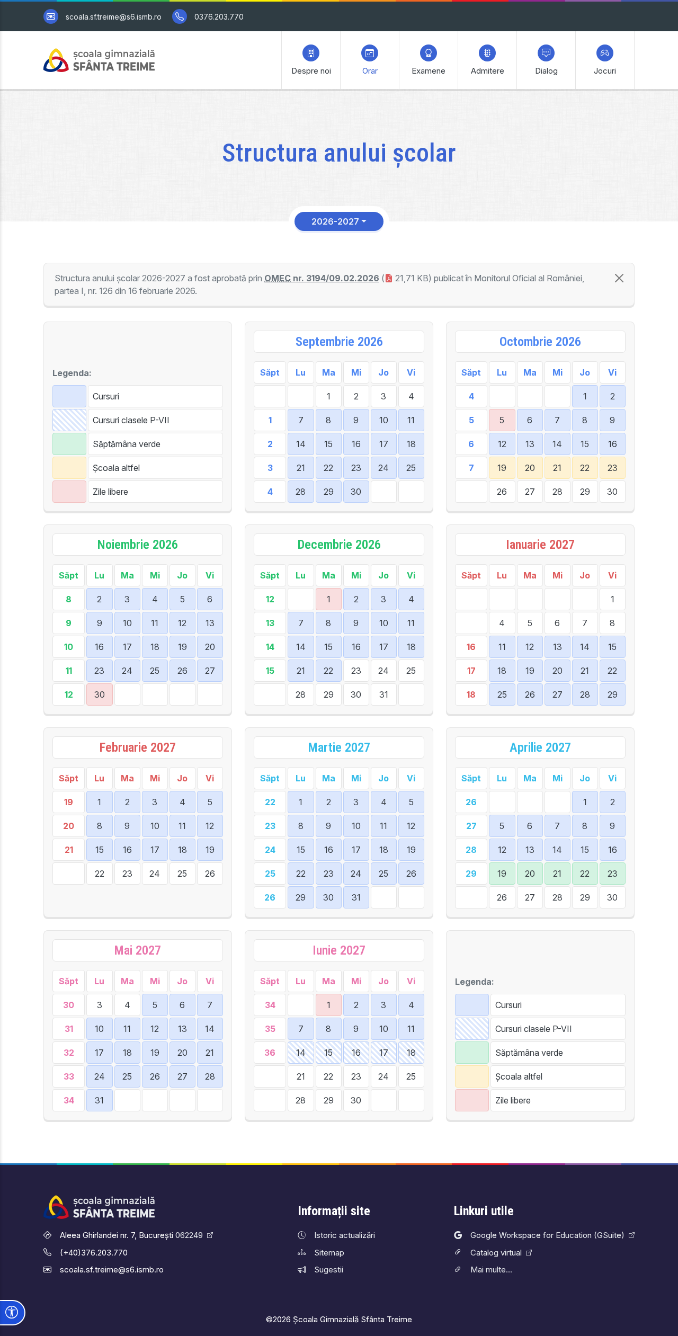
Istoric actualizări (344, 1235)
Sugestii (328, 1269)
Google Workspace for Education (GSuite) (547, 1235)
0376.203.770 (219, 16)
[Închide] (619, 278)
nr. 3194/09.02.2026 (321, 278)
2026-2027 (335, 221)
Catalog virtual (496, 1253)
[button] (311, 60)
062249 (189, 1235)
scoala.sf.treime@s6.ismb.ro (114, 16)
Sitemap (329, 1253)
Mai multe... (491, 1269)
